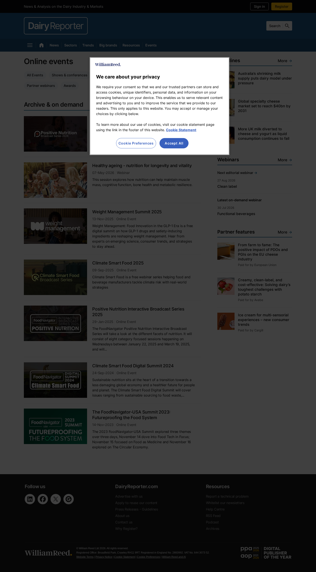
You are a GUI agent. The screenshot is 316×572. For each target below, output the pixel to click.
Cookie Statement (181, 130)
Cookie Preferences (136, 143)
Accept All (174, 143)
